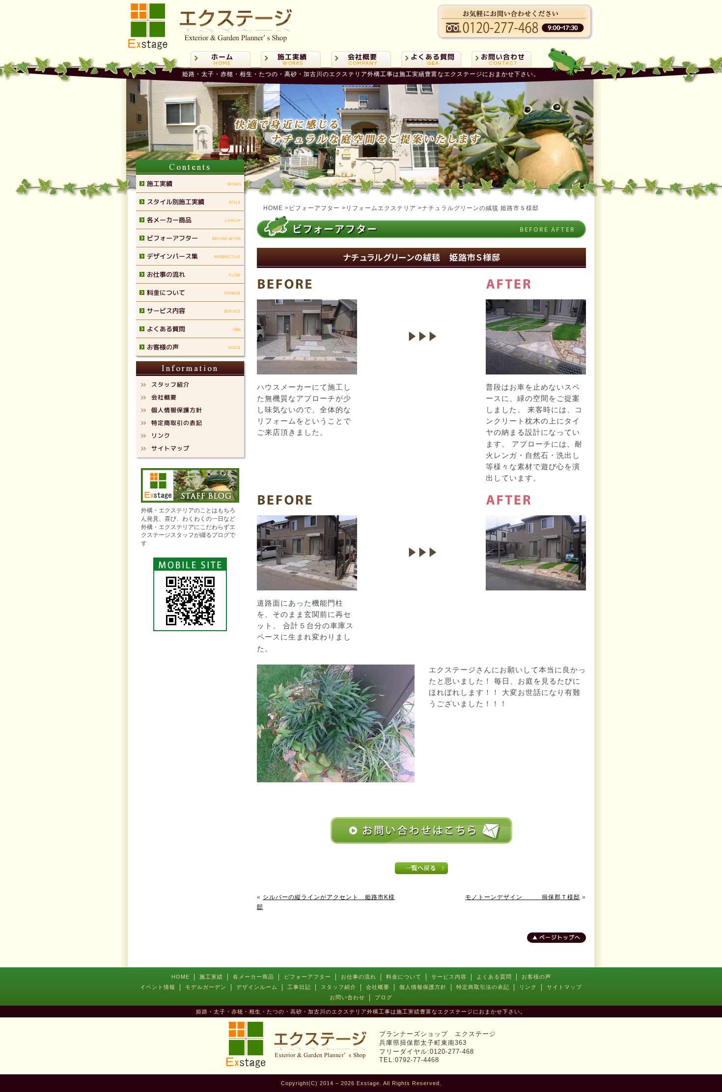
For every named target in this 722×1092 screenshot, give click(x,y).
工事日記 (299, 987)
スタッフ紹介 (338, 987)
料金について (403, 977)
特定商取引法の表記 (482, 987)
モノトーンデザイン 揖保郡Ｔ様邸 (522, 897)
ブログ (383, 997)
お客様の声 (536, 977)
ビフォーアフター (307, 977)
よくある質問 (494, 977)
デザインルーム (257, 987)
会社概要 (377, 987)
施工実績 (211, 977)
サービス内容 (449, 977)
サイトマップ (564, 987)
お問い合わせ (347, 997)
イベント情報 (157, 987)
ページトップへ (560, 937)
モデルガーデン (205, 987)
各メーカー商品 (253, 977)
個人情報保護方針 (422, 987)
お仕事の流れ (358, 977)
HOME (180, 977)
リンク (528, 987)
